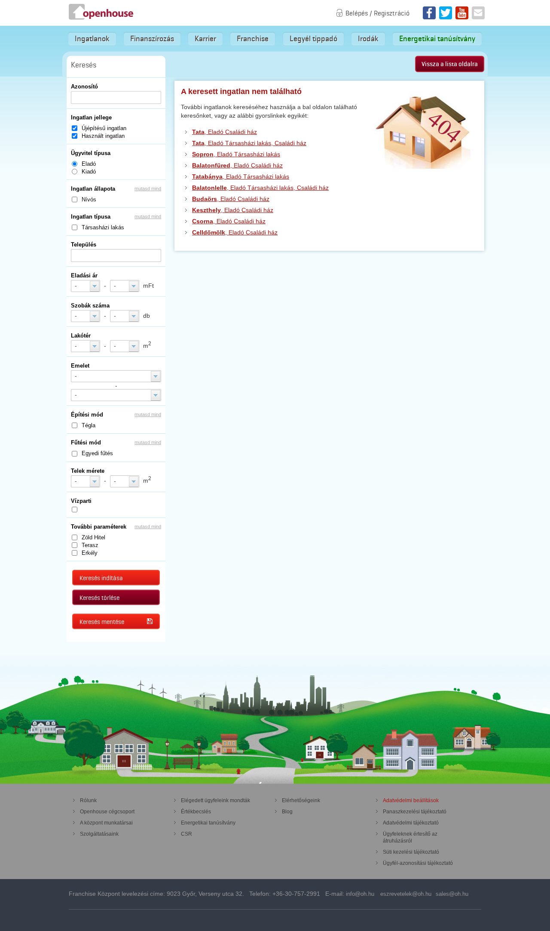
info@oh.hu (360, 894)
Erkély (90, 553)
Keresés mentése (101, 622)
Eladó (89, 164)
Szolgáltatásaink (99, 834)
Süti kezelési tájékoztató (411, 852)
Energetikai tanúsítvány (437, 38)
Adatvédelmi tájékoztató (411, 823)
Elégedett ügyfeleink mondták (215, 800)
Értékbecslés (196, 812)
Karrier (205, 38)
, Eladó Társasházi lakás (236, 154)
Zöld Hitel (93, 537)
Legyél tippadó (313, 38)
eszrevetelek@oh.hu (405, 894)
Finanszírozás (152, 38)
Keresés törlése (99, 598)
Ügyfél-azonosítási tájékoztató (418, 863)
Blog (287, 812)
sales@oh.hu (452, 894)
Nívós (89, 199)
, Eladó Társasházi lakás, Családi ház (249, 143)
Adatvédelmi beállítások (411, 800)
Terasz (90, 545)
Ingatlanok (92, 38)
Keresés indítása (101, 578)
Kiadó (89, 171)
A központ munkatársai (106, 823)
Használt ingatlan (103, 136)
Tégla (88, 425)
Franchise (253, 38)
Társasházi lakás (103, 227)
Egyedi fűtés (97, 453)
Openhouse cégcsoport (107, 812)
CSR (186, 834)
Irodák (368, 38)
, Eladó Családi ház (224, 131)
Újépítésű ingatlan (104, 128)
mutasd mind (147, 188)
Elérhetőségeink (301, 800)
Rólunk (88, 800)
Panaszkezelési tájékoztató (414, 812)
